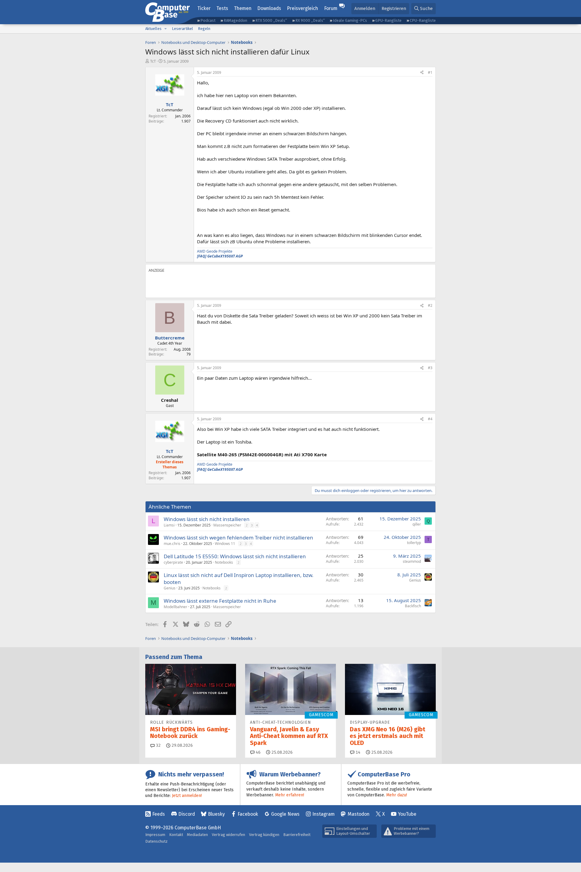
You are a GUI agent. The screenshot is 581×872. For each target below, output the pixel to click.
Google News (285, 814)
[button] (165, 28)
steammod (412, 561)
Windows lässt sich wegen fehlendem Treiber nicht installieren (238, 537)
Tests (222, 8)
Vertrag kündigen (264, 834)
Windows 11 (225, 543)
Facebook (248, 814)
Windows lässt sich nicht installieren (207, 519)
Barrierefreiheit (296, 834)
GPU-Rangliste (388, 20)
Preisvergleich (302, 8)
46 (257, 752)
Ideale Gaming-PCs (350, 20)
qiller (416, 524)
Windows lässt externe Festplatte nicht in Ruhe (220, 600)
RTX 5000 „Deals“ (271, 20)
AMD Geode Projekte (214, 251)
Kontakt (176, 834)
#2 (430, 305)
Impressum (155, 834)
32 (158, 745)
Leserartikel (182, 28)
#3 (430, 367)
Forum (330, 8)
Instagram (323, 814)
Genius (170, 588)
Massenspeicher (227, 525)
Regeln (204, 28)
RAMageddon (235, 20)
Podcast (207, 20)
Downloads (269, 8)
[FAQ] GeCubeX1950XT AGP (220, 256)
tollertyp (414, 542)
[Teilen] (422, 72)
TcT (153, 61)
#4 (430, 418)
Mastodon (358, 814)
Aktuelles (153, 28)
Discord (186, 814)
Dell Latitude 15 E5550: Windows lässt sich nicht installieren (235, 556)
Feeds (158, 814)
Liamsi (169, 525)
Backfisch (413, 605)
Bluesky (216, 814)
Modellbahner (175, 606)
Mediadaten (197, 834)
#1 (430, 72)
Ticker (204, 8)
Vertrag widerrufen (228, 834)
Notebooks (224, 562)
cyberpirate (173, 562)
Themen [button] (242, 8)
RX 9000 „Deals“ (310, 20)
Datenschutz (156, 841)
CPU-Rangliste (423, 20)
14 (357, 752)
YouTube (407, 814)
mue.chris (172, 543)
